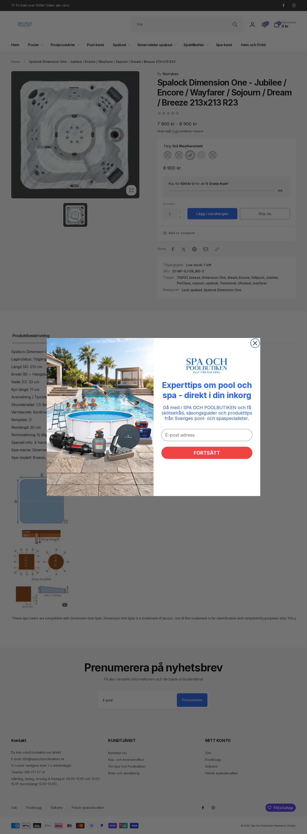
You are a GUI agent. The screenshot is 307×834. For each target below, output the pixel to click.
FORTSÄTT (207, 453)
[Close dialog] (255, 343)
